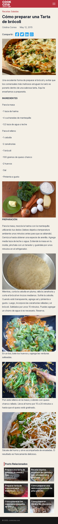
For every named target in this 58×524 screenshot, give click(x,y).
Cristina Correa (9, 27)
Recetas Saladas (10, 11)
